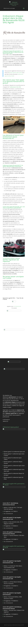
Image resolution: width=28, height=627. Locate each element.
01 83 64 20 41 (17, 306)
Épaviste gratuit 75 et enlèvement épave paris (14, 451)
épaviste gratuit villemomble (15, 72)
